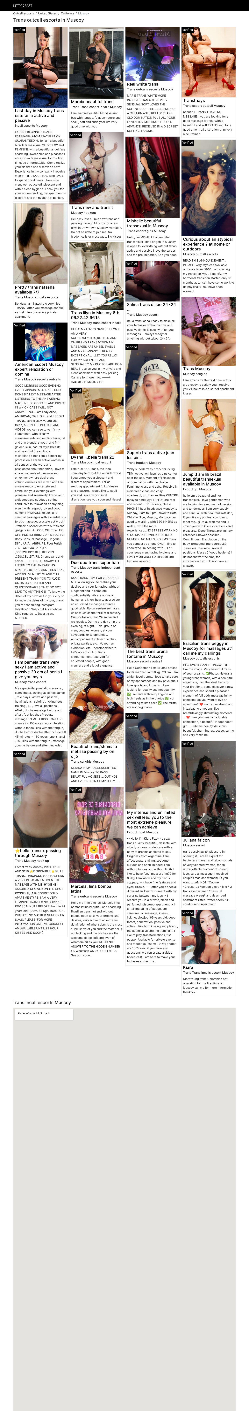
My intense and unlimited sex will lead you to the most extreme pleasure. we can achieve (151, 819)
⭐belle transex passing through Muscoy (38, 853)
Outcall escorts (23, 13)
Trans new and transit (92, 207)
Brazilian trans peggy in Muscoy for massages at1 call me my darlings (208, 648)
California (67, 13)
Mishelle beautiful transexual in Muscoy (147, 223)
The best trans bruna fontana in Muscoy (147, 654)
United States (47, 13)
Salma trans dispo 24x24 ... (151, 307)
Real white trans (142, 84)
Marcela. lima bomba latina (91, 889)
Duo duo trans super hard (96, 562)
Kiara (188, 967)
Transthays (194, 100)
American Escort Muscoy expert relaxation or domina (39, 369)
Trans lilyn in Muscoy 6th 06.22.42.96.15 (95, 315)
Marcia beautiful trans (92, 101)
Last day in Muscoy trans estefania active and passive (39, 115)
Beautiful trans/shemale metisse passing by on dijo (94, 751)
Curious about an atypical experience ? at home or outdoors (208, 244)
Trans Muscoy (196, 368)
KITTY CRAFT (22, 5)
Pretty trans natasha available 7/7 (35, 289)
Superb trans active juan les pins (150, 455)
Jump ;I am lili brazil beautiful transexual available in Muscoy (202, 479)
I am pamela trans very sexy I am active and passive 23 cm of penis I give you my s (38, 669)
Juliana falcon (196, 840)
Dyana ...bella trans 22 (92, 457)
